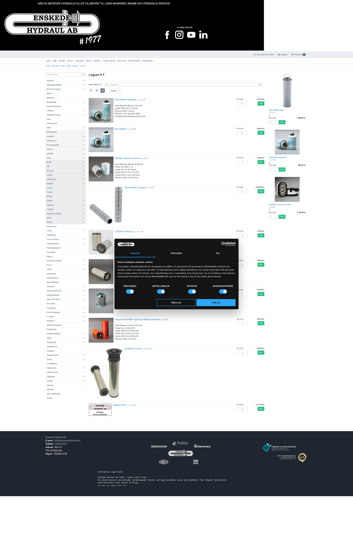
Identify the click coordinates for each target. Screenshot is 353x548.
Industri (50, 149)
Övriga (49, 222)
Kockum (50, 183)
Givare (49, 231)
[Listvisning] (91, 90)
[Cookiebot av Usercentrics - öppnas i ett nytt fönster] (223, 244)
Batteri (49, 93)
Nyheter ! (97, 61)
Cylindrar (50, 111)
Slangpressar (52, 346)
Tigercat (50, 205)
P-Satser (50, 316)
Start (48, 61)
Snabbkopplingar (54, 334)
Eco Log (50, 171)
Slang (49, 338)
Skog (68, 66)
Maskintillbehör (53, 282)
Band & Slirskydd (53, 89)
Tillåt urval (176, 302)
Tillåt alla (216, 302)
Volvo (49, 218)
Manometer (51, 274)
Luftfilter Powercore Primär (280, 204)
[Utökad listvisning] (103, 90)
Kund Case (121, 61)
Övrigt (49, 398)
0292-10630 (61, 444)
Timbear (50, 209)
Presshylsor (51, 308)
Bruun (49, 162)
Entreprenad (52, 123)
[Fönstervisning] (97, 90)
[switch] (161, 291)
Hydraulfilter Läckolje (135, 187)
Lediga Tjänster (109, 61)
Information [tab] (176, 253)
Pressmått (51, 303)
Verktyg (50, 385)
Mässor (89, 61)
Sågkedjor (51, 377)
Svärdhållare (52, 364)
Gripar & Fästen (53, 239)
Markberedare (52, 278)
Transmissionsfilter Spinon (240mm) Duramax (137, 319)
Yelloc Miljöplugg (53, 394)
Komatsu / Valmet (54, 213)
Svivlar (49, 359)
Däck (49, 119)
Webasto (50, 389)
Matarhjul (50, 286)
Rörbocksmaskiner (54, 325)
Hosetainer (51, 252)
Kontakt (62, 61)
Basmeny (55, 66)
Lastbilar (50, 153)
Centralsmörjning (54, 106)
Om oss (70, 61)
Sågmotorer (52, 368)
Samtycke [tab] (135, 253)
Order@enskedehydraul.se (67, 440)
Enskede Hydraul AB (56, 437)
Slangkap (50, 351)
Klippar (50, 256)
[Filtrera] (260, 85)
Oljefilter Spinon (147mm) (127, 158)
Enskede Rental (134, 61)
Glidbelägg (51, 235)
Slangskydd (51, 342)
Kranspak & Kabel (54, 261)
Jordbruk (50, 136)
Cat (48, 166)
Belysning (50, 98)
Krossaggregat (53, 145)
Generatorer (52, 226)
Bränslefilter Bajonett (125, 99)
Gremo (49, 175)
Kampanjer (79, 61)
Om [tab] (218, 253)
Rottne (49, 196)
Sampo (50, 201)
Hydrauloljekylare (54, 248)
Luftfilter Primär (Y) (124, 231)
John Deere (51, 179)
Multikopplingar (53, 295)
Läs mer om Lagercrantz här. (113, 485)
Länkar (49, 269)
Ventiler (50, 381)
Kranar (49, 265)
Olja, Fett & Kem (53, 299)
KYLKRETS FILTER (133, 348)
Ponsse (50, 192)
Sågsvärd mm (52, 372)
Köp (260, 103)
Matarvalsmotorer (54, 291)
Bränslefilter (121, 129)
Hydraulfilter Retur (276, 110)
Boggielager (52, 102)
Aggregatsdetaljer (54, 85)
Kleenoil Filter (119, 405)
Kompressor (52, 141)
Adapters (50, 80)
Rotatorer (51, 321)
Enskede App (147, 61)
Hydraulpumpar (53, 244)
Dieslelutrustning (53, 115)
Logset (74, 66)
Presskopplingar (53, 312)
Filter (63, 66)
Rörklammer (52, 329)
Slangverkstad (52, 355)
